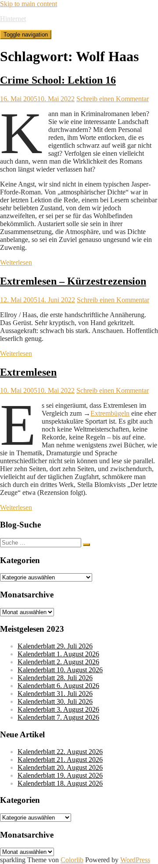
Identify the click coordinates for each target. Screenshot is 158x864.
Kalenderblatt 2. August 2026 (58, 662)
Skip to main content (28, 3)
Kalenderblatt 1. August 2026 (58, 654)
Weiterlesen (16, 262)
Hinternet (13, 18)
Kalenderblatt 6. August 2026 (58, 685)
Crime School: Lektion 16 (58, 80)
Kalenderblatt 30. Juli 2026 (55, 701)
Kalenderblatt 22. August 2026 (60, 751)
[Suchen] (86, 544)
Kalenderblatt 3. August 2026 (58, 709)
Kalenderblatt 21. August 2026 (60, 759)
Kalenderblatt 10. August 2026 (60, 670)
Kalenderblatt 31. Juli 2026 (55, 693)
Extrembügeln (109, 413)
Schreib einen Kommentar (112, 99)
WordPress (135, 860)
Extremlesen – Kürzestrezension (73, 281)
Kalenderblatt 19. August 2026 (60, 775)
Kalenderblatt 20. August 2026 (60, 767)
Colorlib (72, 860)
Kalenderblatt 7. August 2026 (58, 717)
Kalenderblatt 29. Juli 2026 (55, 646)
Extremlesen (28, 372)
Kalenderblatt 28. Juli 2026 (55, 677)
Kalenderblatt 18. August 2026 (60, 783)
